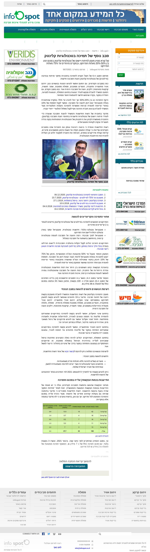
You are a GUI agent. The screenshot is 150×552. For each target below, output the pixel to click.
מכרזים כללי (136, 161)
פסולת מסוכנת (47, 29)
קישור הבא (69, 351)
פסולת (77, 41)
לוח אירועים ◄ (124, 154)
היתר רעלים (86, 29)
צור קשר (22, 508)
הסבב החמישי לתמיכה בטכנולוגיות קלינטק (84, 194)
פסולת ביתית (80, 508)
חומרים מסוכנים (121, 41)
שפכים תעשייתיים (78, 516)
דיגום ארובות (110, 508)
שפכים (105, 41)
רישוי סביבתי (103, 29)
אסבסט (53, 508)
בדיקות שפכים (140, 512)
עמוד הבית (21, 512)
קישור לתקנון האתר (137, 550)
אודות (19, 4)
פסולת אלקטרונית (27, 29)
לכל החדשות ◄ (124, 115)
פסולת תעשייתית (67, 29)
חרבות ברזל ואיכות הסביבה (48, 502)
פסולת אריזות (80, 504)
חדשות (139, 83)
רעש (58, 41)
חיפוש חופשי (137, 69)
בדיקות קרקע (140, 508)
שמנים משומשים (79, 512)
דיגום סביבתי (110, 500)
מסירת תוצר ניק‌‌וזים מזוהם (132, 168)
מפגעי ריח (141, 516)
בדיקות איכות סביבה (107, 512)
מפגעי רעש (51, 516)
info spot (104, 51)
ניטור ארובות (110, 504)
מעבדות (140, 35)
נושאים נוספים (15, 41)
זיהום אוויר (139, 41)
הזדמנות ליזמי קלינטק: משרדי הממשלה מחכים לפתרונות (78, 206)
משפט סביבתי (121, 29)
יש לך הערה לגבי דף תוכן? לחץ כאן (55, 477)
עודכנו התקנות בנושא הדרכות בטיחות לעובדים (125, 105)
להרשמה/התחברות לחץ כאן (121, 4)
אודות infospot (19, 500)
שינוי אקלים (51, 512)
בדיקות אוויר (110, 520)
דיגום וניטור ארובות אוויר (105, 496)
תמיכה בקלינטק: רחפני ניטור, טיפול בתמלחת (83, 200)
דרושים (23, 516)
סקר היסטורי (140, 496)
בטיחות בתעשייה (139, 520)
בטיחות (30, 41)
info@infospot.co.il (82, 548)
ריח (67, 41)
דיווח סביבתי (45, 41)
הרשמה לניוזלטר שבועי (16, 496)
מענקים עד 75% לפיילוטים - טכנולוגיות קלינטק (83, 197)
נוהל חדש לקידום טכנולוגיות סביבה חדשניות (84, 209)
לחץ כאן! (57, 547)
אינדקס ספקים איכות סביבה (17, 522)
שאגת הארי (138, 29)
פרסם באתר (32, 4)
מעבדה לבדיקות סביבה (106, 516)
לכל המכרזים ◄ (124, 193)
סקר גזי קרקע (140, 500)
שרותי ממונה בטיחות (135, 181)
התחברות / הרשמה (75, 466)
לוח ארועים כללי (135, 122)
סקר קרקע (141, 504)
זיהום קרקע (91, 41)
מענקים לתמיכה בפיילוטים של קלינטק (86, 203)
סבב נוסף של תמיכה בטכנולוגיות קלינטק (72, 51)
